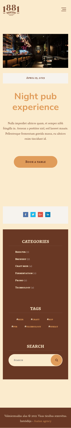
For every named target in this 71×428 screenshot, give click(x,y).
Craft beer (21, 266)
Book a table (35, 161)
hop (50, 319)
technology (33, 326)
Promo (19, 280)
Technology (22, 287)
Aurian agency (42, 421)
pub (15, 326)
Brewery (20, 259)
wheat (54, 326)
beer (20, 319)
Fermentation (24, 273)
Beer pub (20, 252)
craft (36, 319)
